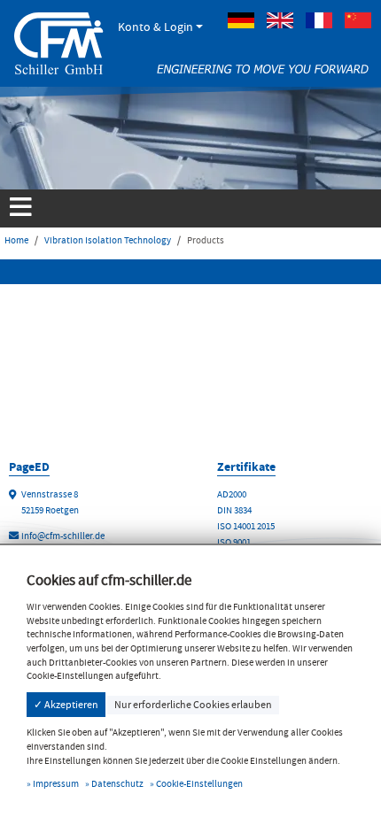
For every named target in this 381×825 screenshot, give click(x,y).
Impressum (56, 783)
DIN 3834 (234, 510)
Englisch (280, 20)
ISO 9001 (234, 542)
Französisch (319, 20)
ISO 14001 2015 (246, 526)
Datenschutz (117, 783)
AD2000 (231, 494)
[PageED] (58, 41)
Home (16, 240)
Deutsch (241, 20)
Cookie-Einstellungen (199, 783)
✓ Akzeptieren (66, 705)
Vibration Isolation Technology (107, 240)
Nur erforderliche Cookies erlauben (193, 705)
